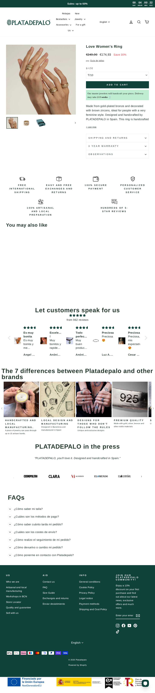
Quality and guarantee (18, 607)
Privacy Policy (87, 592)
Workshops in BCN (16, 596)
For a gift (80, 24)
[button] (10, 338)
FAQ (45, 587)
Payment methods (89, 604)
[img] (77, 315)
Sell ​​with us (12, 613)
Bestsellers (62, 19)
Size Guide (49, 592)
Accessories (62, 24)
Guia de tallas (97, 60)
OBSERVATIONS (100, 154)
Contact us (49, 581)
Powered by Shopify (77, 665)
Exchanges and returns (56, 598)
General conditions (89, 581)
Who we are (12, 581)
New (77, 13)
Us (69, 30)
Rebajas (66, 13)
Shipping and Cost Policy (93, 609)
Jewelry (79, 19)
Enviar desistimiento (54, 604)
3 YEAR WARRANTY (103, 146)
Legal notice (86, 598)
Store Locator (13, 602)
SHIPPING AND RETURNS (108, 138)
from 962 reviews (77, 319)
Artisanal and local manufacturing (16, 589)
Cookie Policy (86, 587)
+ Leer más (91, 127)
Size (90, 68)
